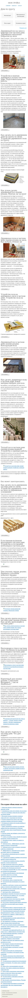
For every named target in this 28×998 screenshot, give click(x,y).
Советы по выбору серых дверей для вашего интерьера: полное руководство (14, 837)
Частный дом (7, 15)
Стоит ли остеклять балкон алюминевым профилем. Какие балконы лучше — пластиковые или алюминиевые (14, 926)
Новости (14, 5)
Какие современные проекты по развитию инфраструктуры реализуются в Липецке (12, 827)
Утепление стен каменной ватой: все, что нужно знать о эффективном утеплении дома (13, 930)
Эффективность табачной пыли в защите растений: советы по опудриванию (13, 851)
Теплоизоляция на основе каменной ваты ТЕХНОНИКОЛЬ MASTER (13, 918)
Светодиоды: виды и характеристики (12, 880)
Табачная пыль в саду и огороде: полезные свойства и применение (13, 848)
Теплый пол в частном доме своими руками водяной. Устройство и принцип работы (14, 449)
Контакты (3, 992)
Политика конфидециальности (7, 994)
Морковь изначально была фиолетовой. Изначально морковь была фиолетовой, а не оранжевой (13, 957)
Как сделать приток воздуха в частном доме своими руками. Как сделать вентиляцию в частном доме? (14, 621)
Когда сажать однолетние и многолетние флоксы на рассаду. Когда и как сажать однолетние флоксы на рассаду (12, 973)
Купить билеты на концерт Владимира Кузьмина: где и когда (12, 877)
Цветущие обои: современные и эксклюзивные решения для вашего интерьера (13, 893)
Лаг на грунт (7, 23)
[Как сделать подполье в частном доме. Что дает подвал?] (14, 751)
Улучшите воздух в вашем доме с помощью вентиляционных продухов (13, 889)
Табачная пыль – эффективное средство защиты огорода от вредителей (12, 844)
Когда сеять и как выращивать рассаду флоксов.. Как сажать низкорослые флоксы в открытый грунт (13, 967)
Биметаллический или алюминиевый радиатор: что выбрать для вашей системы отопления (12, 952)
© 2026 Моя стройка (5, 990)
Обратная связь (5, 996)
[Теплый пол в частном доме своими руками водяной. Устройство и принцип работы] (14, 467)
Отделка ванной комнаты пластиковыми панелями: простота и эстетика (12, 874)
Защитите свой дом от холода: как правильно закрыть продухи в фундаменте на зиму (14, 886)
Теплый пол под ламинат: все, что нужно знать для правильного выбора (12, 896)
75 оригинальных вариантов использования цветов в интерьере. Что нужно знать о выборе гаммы (13, 962)
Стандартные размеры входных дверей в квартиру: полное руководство (13, 861)
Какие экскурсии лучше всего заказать (13, 864)
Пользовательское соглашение (11, 992)
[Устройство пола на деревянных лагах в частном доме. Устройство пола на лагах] (14, 326)
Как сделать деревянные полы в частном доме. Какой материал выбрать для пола (14, 381)
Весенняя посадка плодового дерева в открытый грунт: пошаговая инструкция (12, 817)
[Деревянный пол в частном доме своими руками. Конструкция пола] (14, 365)
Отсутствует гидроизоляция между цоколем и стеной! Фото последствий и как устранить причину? (14, 904)
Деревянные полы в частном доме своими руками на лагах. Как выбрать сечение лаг (14, 240)
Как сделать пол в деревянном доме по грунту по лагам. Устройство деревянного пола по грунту (14, 137)
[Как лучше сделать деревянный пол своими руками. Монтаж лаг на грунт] (14, 224)
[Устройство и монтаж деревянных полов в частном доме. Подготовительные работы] (14, 120)
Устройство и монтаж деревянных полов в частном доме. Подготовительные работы (13, 78)
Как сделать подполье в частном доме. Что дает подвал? (11, 733)
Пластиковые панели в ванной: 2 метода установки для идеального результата (12, 867)
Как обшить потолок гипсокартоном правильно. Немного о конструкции (11, 937)
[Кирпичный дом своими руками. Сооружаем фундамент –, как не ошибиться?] (14, 721)
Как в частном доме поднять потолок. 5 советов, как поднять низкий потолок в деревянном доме (13, 762)
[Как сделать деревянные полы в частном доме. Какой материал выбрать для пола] (14, 429)
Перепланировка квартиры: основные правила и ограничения (12, 934)
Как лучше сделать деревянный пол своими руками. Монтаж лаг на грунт (13, 192)
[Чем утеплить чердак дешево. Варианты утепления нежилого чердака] (14, 609)
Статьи (20, 5)
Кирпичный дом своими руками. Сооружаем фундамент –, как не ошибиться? (11, 681)
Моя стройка (14, 3)
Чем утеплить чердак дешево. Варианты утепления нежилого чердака (13, 573)
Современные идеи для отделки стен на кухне (14, 811)
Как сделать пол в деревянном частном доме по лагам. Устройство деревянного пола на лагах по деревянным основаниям (14, 488)
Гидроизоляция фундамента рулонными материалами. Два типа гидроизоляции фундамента (12, 985)
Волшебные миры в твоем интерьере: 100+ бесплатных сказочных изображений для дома (13, 908)
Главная (8, 5)
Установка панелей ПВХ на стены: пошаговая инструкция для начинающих (14, 870)
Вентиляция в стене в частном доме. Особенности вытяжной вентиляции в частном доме (14, 650)
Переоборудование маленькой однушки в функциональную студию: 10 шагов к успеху (13, 912)
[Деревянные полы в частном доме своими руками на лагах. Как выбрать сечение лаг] (14, 250)
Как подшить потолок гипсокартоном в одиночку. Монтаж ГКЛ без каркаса (12, 944)
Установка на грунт (20, 23)
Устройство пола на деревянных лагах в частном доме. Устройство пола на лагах (13, 297)
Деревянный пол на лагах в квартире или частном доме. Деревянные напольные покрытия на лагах (13, 33)
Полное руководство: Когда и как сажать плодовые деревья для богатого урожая (12, 820)
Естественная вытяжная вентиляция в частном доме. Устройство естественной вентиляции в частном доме (13, 543)
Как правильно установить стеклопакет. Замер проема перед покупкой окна (12, 922)
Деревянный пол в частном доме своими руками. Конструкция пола (12, 343)
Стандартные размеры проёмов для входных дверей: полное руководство (14, 858)
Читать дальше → (5, 70)
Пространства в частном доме (21, 15)
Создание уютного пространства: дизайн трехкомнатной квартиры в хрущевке (12, 899)
